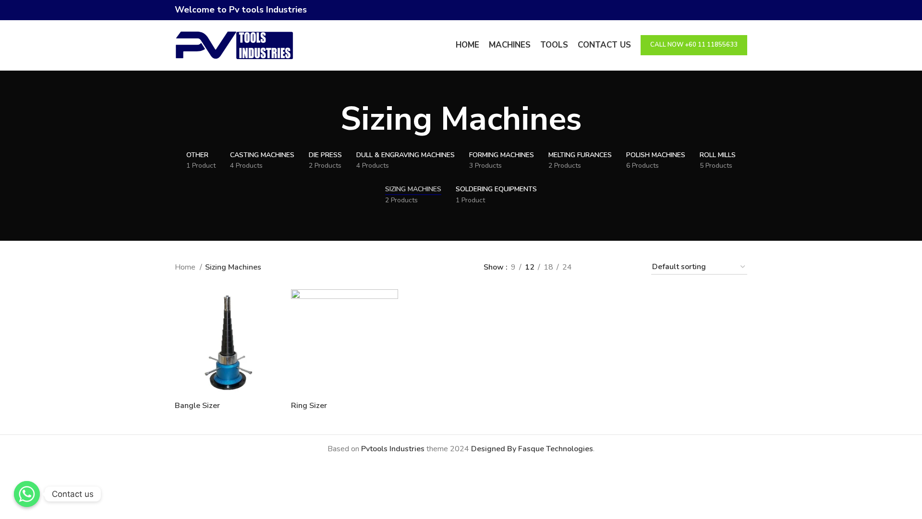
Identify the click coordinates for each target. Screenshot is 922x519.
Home (186, 267)
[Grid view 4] (631, 267)
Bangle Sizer (197, 405)
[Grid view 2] (595, 267)
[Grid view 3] (613, 267)
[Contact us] (27, 494)
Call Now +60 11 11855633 (694, 44)
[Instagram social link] (741, 10)
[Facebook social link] (730, 10)
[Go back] (328, 119)
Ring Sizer (309, 405)
